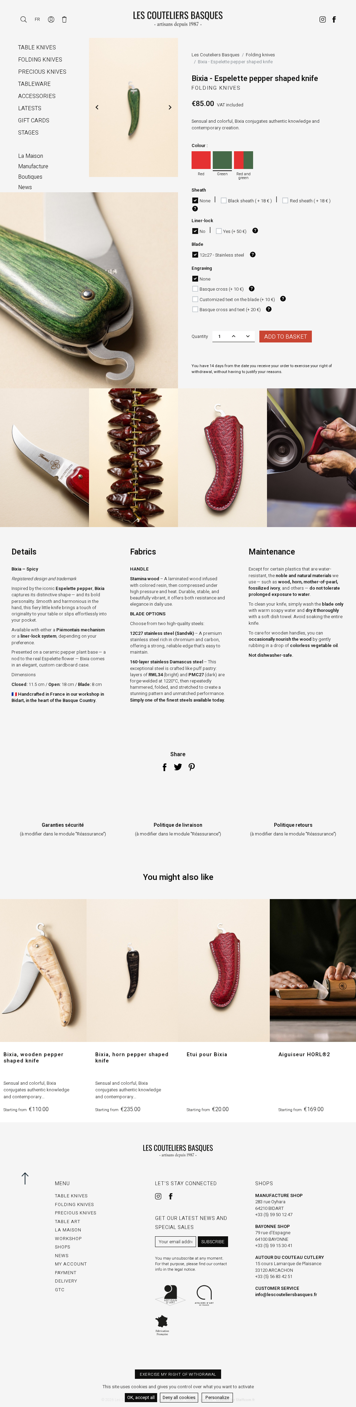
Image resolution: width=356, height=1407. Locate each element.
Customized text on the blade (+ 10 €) (237, 299)
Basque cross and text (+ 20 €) (230, 309)
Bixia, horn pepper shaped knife (132, 1058)
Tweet (178, 766)
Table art (67, 1221)
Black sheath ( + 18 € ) (250, 200)
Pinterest (191, 766)
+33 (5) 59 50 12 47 (273, 1214)
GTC (60, 1289)
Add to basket (285, 337)
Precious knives (75, 1213)
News (61, 1255)
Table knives (71, 1195)
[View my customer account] (51, 19)
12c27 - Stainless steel (222, 255)
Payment (65, 1272)
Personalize (217, 1397)
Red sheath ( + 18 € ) (310, 200)
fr (37, 19)
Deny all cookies (179, 1397)
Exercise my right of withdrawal (178, 1374)
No (202, 231)
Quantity (200, 336)
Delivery (66, 1281)
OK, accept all (141, 1397)
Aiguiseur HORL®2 (304, 1054)
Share (164, 766)
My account (71, 1264)
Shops (62, 1247)
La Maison (68, 1230)
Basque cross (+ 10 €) (222, 289)
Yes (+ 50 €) (234, 231)
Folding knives (216, 88)
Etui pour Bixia (207, 1054)
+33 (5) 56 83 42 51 (273, 1276)
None (205, 200)
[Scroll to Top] (28, 1178)
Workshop (68, 1238)
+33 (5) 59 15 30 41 (273, 1245)
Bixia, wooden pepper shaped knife (33, 1058)
